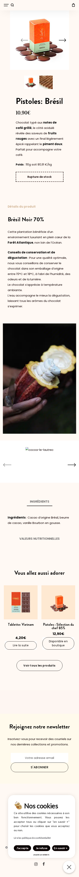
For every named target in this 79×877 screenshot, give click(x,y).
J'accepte (22, 848)
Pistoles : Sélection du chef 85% (58, 626)
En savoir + (60, 848)
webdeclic (45, 855)
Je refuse (42, 848)
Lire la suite (21, 645)
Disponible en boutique (58, 643)
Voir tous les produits (39, 665)
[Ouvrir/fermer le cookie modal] (69, 867)
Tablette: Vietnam (21, 624)
